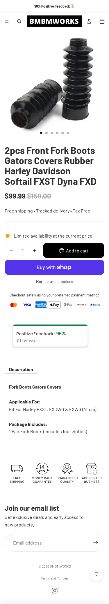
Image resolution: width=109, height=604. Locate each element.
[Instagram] (54, 590)
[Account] (89, 21)
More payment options (54, 281)
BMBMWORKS (60, 566)
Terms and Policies (55, 578)
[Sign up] (96, 543)
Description (21, 369)
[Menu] (6, 21)
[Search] (19, 21)
